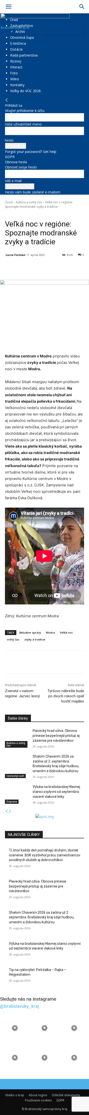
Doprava (11, 801)
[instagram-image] (15, 1028)
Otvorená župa (22, 37)
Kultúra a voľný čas (29, 202)
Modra (50, 632)
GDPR (10, 156)
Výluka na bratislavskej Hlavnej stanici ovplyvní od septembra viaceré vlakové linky (56, 791)
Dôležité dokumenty (66, 1095)
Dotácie (16, 49)
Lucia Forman (15, 255)
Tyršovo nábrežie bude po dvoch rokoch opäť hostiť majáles (65, 696)
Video (14, 79)
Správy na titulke (43, 213)
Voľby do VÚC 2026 (25, 90)
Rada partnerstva (24, 55)
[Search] (82, 6)
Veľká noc (66, 632)
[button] (8, 6)
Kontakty (17, 85)
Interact (16, 67)
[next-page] (10, 811)
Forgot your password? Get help (30, 151)
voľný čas (13, 639)
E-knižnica (18, 43)
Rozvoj (15, 61)
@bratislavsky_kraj (19, 1006)
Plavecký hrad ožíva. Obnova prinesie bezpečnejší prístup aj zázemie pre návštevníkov (56, 735)
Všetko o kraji (14, 1095)
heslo (9, 140)
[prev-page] (6, 811)
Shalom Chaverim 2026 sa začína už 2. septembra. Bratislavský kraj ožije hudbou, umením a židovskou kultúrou (41, 917)
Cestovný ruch (15, 776)
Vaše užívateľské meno (23, 124)
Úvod (9, 202)
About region (38, 1095)
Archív (20, 31)
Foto (14, 73)
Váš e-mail (13, 180)
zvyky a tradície (34, 639)
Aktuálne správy (30, 632)
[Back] (6, 100)
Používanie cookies (38, 1100)
